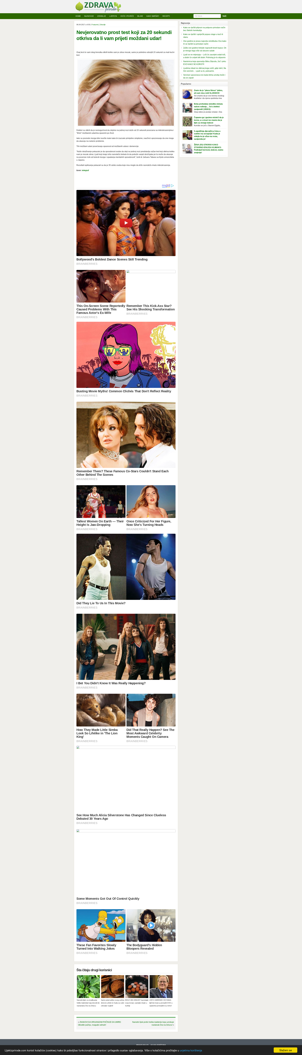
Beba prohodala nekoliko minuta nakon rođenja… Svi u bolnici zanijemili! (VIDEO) (208, 106)
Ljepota (113, 16)
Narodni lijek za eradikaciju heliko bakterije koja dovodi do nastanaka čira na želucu (88, 1003)
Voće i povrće (127, 16)
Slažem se (285, 1050)
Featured (95, 25)
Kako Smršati (152, 16)
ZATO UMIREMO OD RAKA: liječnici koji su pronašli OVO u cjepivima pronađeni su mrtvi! (160, 1003)
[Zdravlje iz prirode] (98, 12)
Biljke (140, 16)
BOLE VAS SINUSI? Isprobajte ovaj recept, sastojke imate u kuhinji (136, 1003)
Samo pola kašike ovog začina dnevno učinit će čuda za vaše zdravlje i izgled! (112, 1003)
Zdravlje (101, 16)
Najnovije (89, 16)
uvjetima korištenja (191, 1050)
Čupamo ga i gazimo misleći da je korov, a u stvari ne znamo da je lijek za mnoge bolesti (209, 120)
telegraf (85, 170)
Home (78, 16)
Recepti (166, 16)
